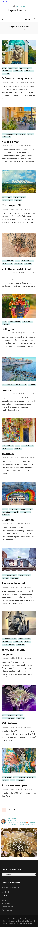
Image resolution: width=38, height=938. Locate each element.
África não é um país (14, 785)
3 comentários (27, 789)
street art (29, 71)
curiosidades (25, 68)
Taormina (8, 453)
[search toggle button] (35, 19)
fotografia (7, 200)
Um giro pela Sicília (13, 205)
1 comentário (27, 145)
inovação (18, 71)
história (18, 263)
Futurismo (6, 71)
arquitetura (7, 261)
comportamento (9, 575)
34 (15, 810)
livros (30, 134)
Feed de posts (6, 903)
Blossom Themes (10, 923)
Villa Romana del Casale (17, 269)
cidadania (6, 777)
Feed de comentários (9, 907)
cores (4, 509)
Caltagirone (9, 329)
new (12, 780)
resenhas (6, 137)
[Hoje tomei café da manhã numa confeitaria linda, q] (19, 846)
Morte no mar (10, 141)
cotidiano (13, 68)
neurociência (8, 644)
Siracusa (7, 390)
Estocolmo (8, 519)
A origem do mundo (14, 583)
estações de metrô (10, 512)
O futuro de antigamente (17, 78)
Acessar (4, 900)
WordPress (31, 923)
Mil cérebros (9, 723)
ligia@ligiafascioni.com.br (12, 887)
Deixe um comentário (29, 82)
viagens (5, 73)
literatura (20, 134)
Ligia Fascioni (19, 10)
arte (4, 68)
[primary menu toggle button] (2, 20)
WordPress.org (7, 910)
